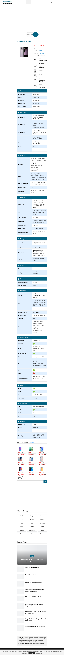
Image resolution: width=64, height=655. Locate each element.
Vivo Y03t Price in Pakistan (32, 574)
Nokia (21, 526)
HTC (22, 519)
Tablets (41, 2)
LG (32, 523)
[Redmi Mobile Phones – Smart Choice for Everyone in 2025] (20, 613)
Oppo (42, 526)
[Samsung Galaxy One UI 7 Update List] (20, 628)
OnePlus (32, 526)
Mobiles (29, 2)
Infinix (42, 519)
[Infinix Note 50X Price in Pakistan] (20, 598)
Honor (42, 516)
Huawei (32, 519)
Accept (32, 653)
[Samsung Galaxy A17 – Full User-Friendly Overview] (32, 555)
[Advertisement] (32, 17)
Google (32, 516)
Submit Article (56, 2)
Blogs (50, 2)
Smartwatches (35, 2)
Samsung (32, 530)
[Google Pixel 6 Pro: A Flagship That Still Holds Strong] (20, 620)
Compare (46, 2)
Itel (22, 523)
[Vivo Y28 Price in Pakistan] (20, 569)
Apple (21, 516)
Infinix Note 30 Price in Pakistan (33, 582)
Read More (39, 653)
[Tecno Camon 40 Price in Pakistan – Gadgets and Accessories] (20, 591)
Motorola (42, 523)
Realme (22, 530)
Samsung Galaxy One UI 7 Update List (35, 626)
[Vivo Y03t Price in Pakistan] (20, 576)
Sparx (42, 530)
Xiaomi (32, 442)
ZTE (22, 537)
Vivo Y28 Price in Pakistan (32, 567)
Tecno (21, 534)
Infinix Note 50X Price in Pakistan (34, 596)
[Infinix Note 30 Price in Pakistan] (20, 584)
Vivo (32, 534)
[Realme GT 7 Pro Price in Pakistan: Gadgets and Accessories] (20, 606)
